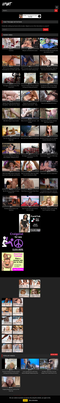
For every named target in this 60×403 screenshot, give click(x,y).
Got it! (25, 400)
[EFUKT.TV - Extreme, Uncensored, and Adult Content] (30, 4)
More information (33, 400)
